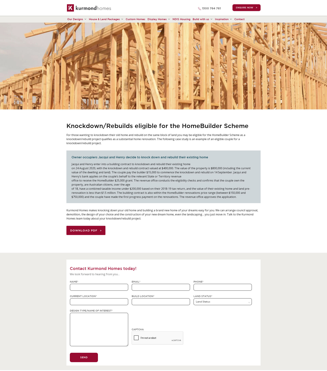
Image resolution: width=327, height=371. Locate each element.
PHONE (198, 281)
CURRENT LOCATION (83, 296)
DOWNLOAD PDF (83, 230)
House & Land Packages (104, 19)
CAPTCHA (138, 329)
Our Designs (75, 19)
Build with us (201, 19)
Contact (239, 19)
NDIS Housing (181, 19)
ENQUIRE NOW (244, 7)
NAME (74, 281)
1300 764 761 (211, 8)
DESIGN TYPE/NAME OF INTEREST (91, 310)
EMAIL (136, 281)
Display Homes (157, 19)
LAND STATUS (202, 296)
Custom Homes (135, 19)
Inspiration (222, 19)
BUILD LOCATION (143, 296)
